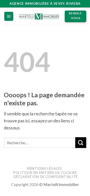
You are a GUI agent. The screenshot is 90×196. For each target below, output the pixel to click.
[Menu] (8, 16)
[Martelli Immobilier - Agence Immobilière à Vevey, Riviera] (39, 16)
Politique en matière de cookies (45, 173)
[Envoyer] (80, 142)
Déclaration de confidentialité (46, 177)
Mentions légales (44, 168)
